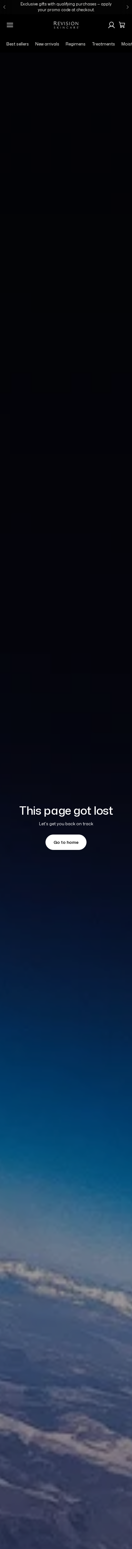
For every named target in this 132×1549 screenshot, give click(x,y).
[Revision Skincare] (66, 25)
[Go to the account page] (111, 25)
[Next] (127, 7)
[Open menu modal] (10, 25)
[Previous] (4, 7)
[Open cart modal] (122, 25)
